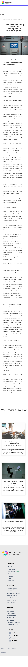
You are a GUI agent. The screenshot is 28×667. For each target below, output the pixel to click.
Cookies (14, 648)
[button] (25, 3)
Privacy (8, 648)
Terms (2, 648)
